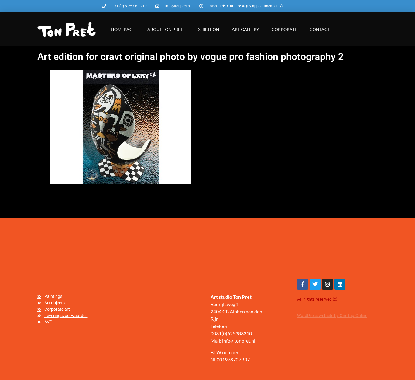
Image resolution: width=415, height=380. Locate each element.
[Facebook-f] (302, 284)
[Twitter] (315, 284)
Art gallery (245, 29)
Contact (320, 29)
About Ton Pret (165, 29)
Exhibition (207, 29)
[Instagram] (327, 284)
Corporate (284, 29)
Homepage (123, 29)
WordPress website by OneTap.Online (332, 315)
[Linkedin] (339, 284)
